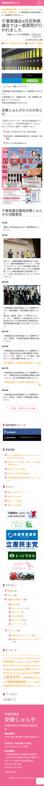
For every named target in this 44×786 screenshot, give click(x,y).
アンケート (16, 655)
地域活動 (8, 661)
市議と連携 (9, 665)
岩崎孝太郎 (29, 662)
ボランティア (37, 655)
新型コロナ (31, 669)
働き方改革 (35, 658)
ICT (5, 655)
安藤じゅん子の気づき (18, 608)
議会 (6, 43)
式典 (15, 665)
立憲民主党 (20, 43)
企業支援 (19, 658)
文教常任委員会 (18, 669)
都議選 (29, 686)
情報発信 (28, 665)
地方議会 (15, 662)
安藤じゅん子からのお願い (16, 469)
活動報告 (10, 591)
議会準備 (17, 686)
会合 (24, 658)
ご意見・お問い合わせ (20, 408)
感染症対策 (34, 665)
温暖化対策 (13, 673)
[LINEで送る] (32, 81)
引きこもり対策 (21, 665)
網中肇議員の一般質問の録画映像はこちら (21, 363)
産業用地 (30, 673)
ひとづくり (10, 655)
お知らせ (10, 595)
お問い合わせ (11, 771)
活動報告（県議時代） (15, 600)
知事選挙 (36, 673)
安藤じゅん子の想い (14, 496)
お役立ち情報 (15, 616)
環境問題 (24, 673)
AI (3, 655)
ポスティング (7, 658)
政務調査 (9, 670)
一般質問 (12, 43)
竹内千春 (22, 678)
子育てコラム (12, 631)
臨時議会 (29, 677)
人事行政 (14, 658)
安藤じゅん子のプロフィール (17, 492)
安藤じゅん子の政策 (14, 501)
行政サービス (30, 682)
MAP (31, 760)
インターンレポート (17, 624)
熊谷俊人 (19, 673)
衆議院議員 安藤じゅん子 (10, 3)
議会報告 (14, 604)
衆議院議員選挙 (16, 681)
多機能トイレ (22, 662)
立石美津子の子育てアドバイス (21, 635)
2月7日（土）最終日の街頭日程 (18, 473)
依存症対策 (28, 658)
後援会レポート (16, 612)
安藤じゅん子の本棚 (17, 620)
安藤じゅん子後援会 (14, 505)
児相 (39, 658)
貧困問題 (24, 686)
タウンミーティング (26, 655)
